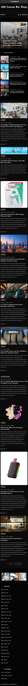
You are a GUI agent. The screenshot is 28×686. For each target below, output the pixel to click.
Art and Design (6, 672)
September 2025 (7, 599)
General (5, 36)
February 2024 (6, 631)
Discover (3, 144)
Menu (3, 14)
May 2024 (5, 624)
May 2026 (5, 592)
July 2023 (5, 647)
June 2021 (5, 663)
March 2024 (6, 628)
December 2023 (7, 637)
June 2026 (5, 589)
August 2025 (6, 602)
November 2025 (7, 596)
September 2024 (7, 621)
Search (24, 14)
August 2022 (6, 653)
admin (11, 38)
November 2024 (7, 615)
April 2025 (5, 608)
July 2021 (5, 659)
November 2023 (7, 640)
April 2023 (5, 650)
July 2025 (5, 605)
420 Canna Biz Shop (14, 7)
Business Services (5, 376)
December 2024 (7, 612)
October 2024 (6, 618)
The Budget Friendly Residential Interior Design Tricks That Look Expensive (12, 43)
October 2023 (6, 643)
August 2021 (6, 656)
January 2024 (6, 634)
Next (20, 563)
